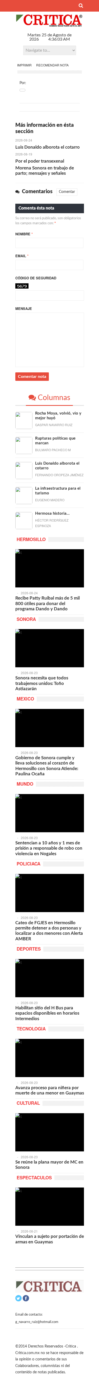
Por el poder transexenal (39, 161)
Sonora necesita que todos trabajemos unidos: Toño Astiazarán (41, 683)
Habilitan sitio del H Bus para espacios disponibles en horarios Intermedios (47, 1013)
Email (22, 255)
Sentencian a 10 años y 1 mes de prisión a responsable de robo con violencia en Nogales (48, 848)
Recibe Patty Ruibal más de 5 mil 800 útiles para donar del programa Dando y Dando (47, 603)
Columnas (53, 397)
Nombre (24, 233)
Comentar (67, 192)
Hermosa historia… (52, 513)
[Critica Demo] (49, 24)
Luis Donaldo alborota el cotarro (47, 147)
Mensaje (23, 308)
